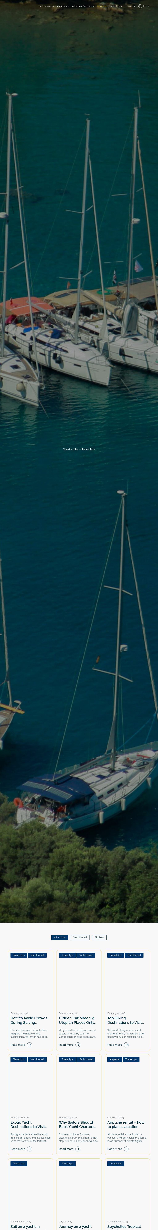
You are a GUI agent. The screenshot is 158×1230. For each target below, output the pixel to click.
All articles (60, 937)
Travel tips (19, 955)
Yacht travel (80, 937)
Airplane (99, 937)
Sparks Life (70, 449)
